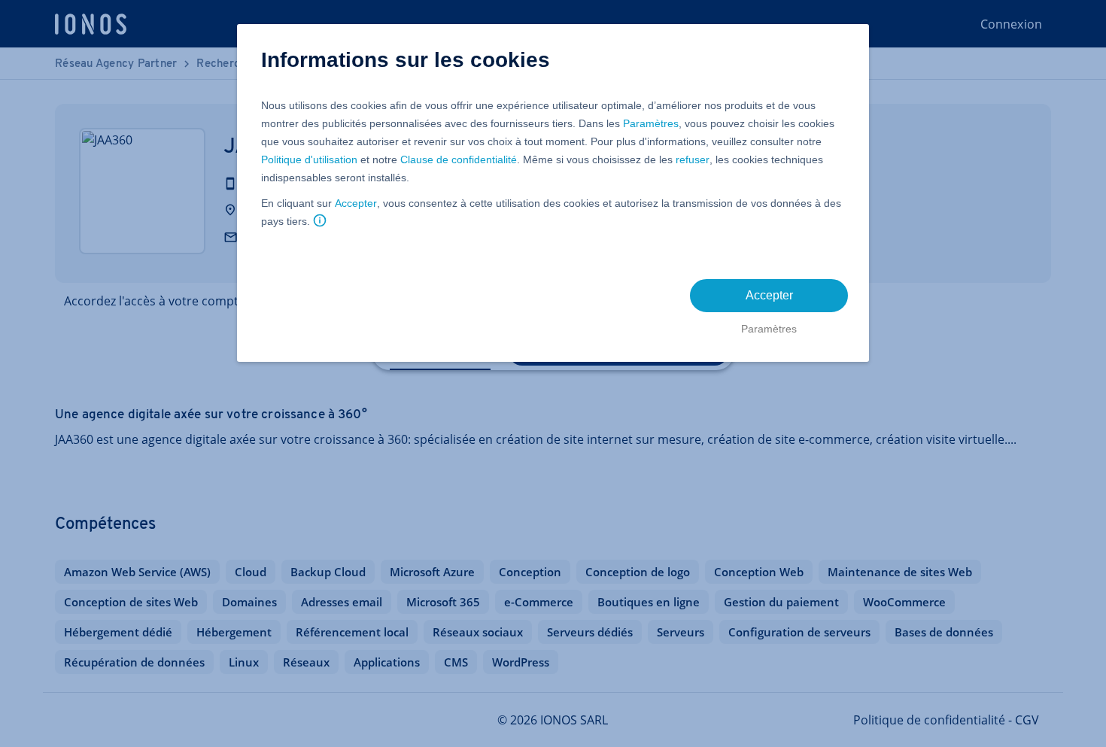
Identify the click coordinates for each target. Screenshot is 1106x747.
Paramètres (651, 123)
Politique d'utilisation (309, 159)
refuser (692, 159)
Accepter (356, 203)
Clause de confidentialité (458, 159)
